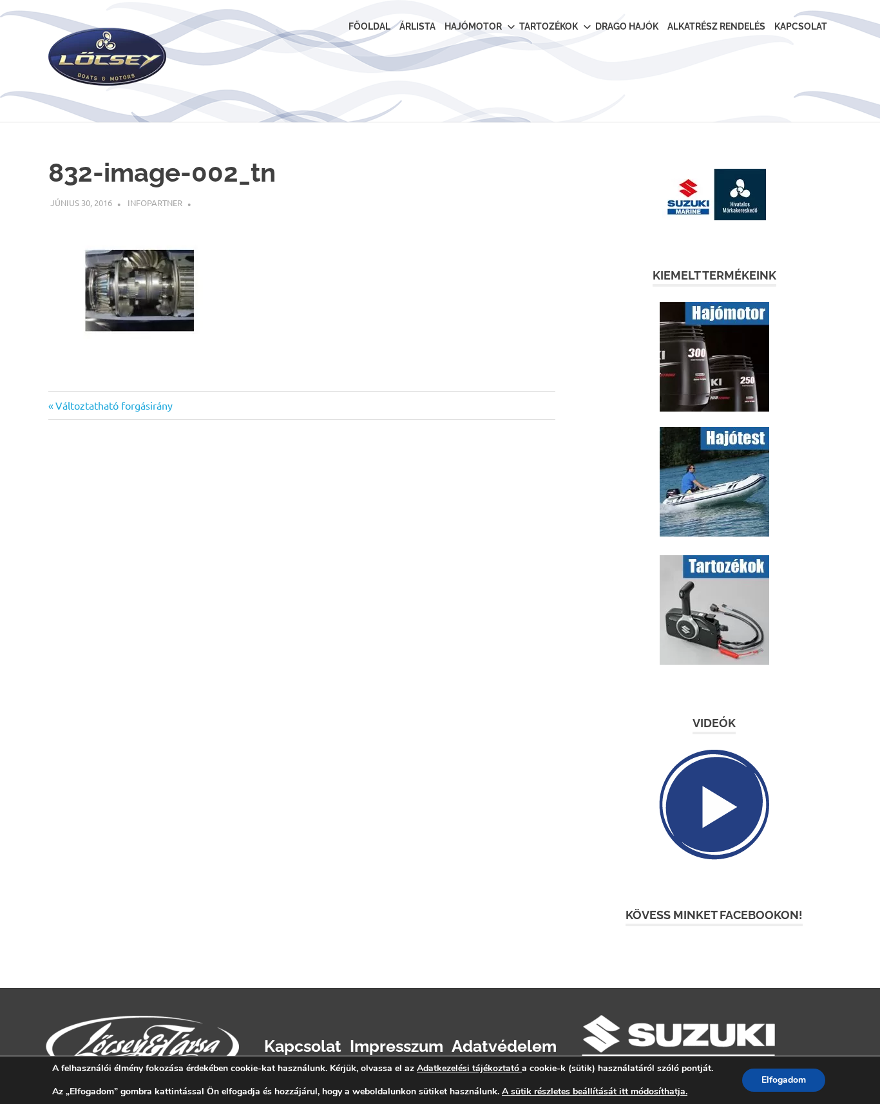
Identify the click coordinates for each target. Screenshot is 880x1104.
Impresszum (396, 1046)
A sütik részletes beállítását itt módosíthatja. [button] (594, 1091)
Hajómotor (473, 26)
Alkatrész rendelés (716, 26)
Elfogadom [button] (783, 1080)
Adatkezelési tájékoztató (468, 1068)
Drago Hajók (626, 26)
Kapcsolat (800, 26)
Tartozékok (548, 26)
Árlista (417, 26)
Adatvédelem (504, 1046)
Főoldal (369, 26)
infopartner (155, 202)
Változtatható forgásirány (114, 405)
